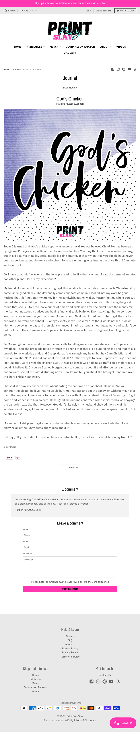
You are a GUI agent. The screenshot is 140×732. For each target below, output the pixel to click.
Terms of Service (70, 656)
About (68, 644)
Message (27, 553)
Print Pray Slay (75, 716)
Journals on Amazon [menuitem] (80, 46)
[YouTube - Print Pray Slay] (129, 69)
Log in (88, 10)
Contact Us (104, 675)
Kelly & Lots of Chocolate (81, 720)
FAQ (70, 640)
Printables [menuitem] (34, 46)
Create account (103, 10)
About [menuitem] (104, 46)
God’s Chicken (70, 98)
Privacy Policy (70, 652)
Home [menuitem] (18, 46)
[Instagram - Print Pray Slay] (118, 69)
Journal (17, 69)
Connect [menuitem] (70, 53)
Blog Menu (69, 87)
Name (25, 529)
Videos (36, 691)
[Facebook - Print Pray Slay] (112, 69)
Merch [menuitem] (54, 46)
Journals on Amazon (35, 687)
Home (6, 69)
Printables (35, 679)
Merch (35, 683)
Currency (24, 10)
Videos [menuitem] (121, 46)
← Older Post (70, 467)
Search (70, 636)
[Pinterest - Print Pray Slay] (123, 69)
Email (26, 541)
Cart (127, 10)
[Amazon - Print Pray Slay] (134, 69)
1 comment (10, 446)
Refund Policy (70, 648)
